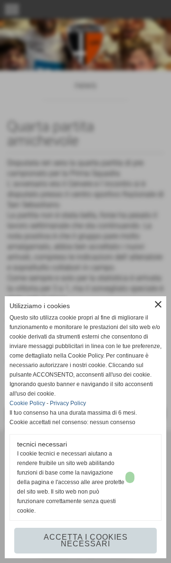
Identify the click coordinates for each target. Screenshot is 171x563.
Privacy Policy (68, 403)
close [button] (158, 304)
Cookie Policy (27, 403)
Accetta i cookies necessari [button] (86, 540)
